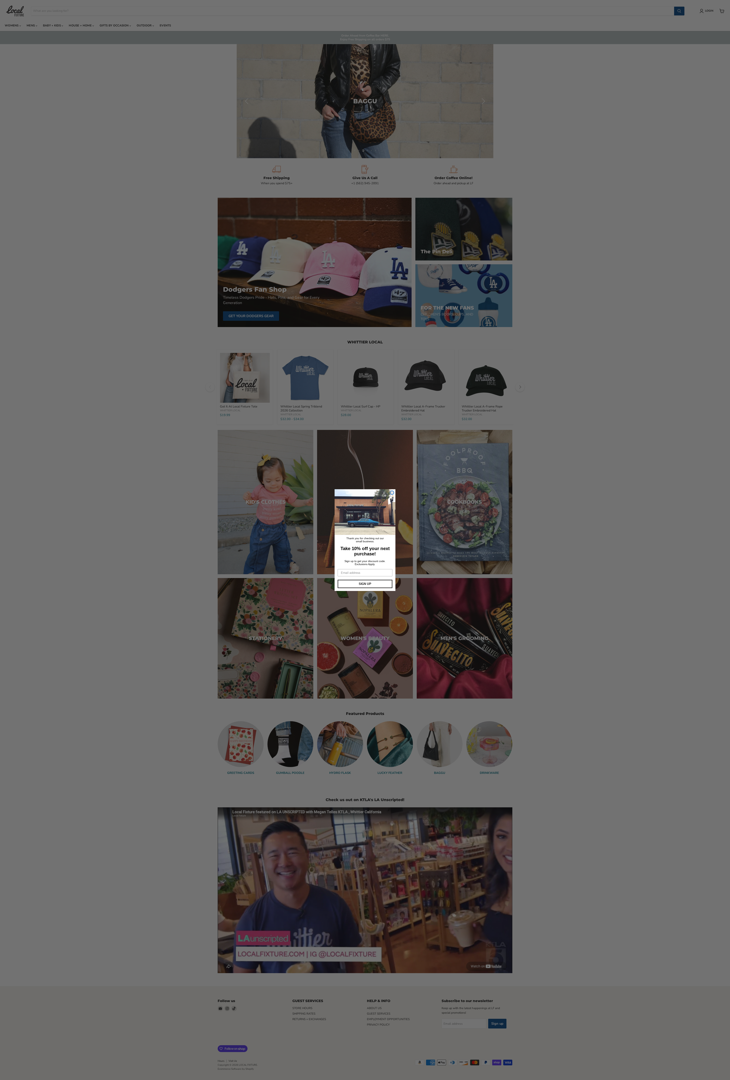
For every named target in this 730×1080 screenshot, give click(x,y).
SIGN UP (365, 583)
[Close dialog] (392, 493)
